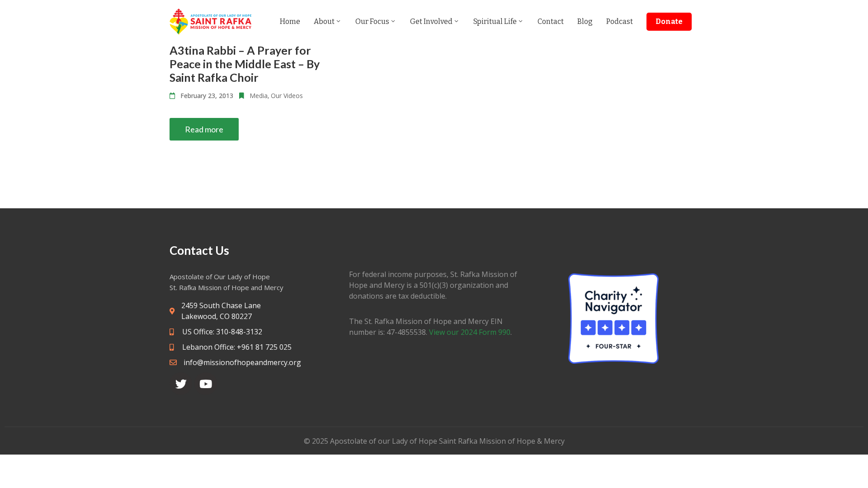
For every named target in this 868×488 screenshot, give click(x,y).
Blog (585, 21)
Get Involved (431, 21)
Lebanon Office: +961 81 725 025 (236, 347)
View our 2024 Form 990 (469, 332)
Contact (551, 21)
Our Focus (372, 21)
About (324, 21)
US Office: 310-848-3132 (221, 332)
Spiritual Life (495, 21)
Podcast (619, 21)
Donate (669, 21)
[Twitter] (181, 383)
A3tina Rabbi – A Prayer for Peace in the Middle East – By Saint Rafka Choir (245, 63)
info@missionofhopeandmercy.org (242, 362)
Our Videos (287, 95)
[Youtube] (205, 383)
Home (290, 21)
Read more (204, 129)
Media (259, 95)
